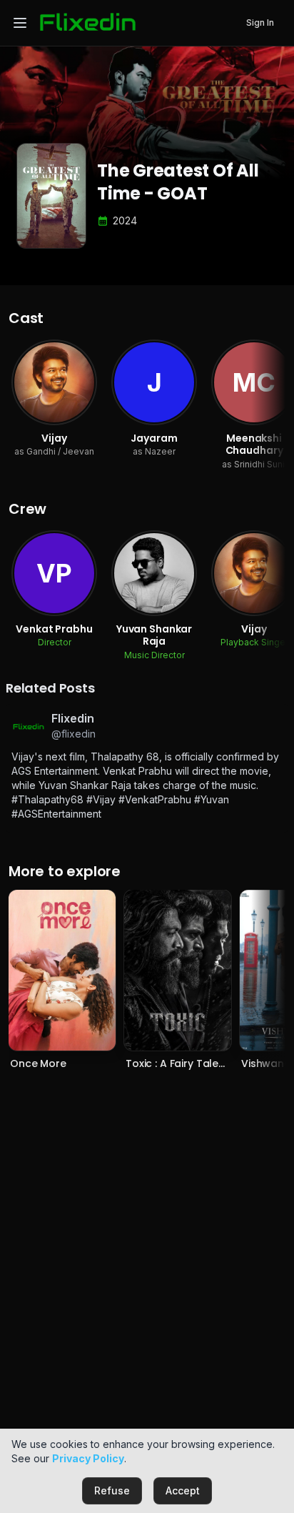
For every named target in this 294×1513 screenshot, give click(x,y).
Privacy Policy (88, 1458)
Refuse (112, 1490)
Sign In (260, 22)
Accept (183, 1490)
